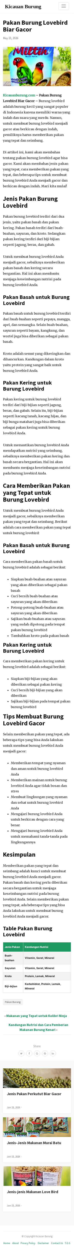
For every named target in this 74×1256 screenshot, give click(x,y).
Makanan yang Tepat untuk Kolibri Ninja (36, 1016)
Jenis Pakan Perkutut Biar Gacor (34, 1093)
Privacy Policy (28, 1243)
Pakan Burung (13, 1002)
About (15, 1243)
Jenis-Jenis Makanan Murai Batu (34, 1142)
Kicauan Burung (23, 6)
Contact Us (57, 1243)
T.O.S (67, 1243)
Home (6, 1243)
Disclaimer (43, 1243)
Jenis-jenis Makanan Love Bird (32, 1191)
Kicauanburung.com (19, 95)
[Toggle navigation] (63, 6)
